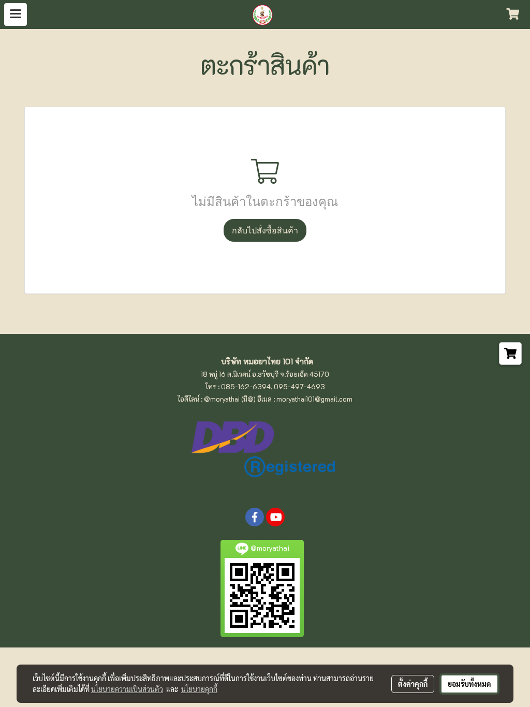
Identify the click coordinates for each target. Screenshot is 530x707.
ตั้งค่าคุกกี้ (413, 683)
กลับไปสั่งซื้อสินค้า (265, 230)
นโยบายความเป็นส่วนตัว (127, 689)
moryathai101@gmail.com (314, 398)
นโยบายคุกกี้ (199, 689)
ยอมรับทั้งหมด (469, 683)
